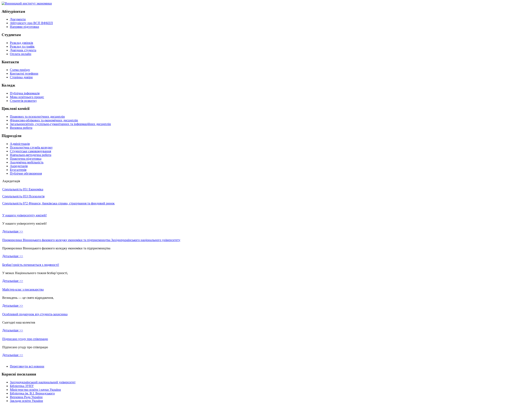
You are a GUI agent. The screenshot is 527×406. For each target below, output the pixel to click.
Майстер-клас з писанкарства (23, 289)
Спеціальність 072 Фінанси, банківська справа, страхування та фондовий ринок (58, 203)
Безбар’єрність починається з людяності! (30, 264)
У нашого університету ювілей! (24, 215)
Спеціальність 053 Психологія (23, 196)
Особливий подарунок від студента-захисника (35, 314)
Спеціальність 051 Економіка (22, 189)
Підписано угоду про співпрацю (25, 339)
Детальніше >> (12, 231)
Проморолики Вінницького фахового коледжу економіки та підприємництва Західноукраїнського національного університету (91, 240)
